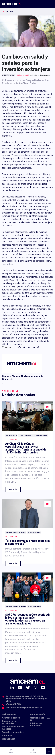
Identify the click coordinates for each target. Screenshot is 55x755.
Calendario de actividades (9, 722)
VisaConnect (8, 739)
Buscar (33, 751)
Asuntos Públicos (11, 718)
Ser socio (7, 736)
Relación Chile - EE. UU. (40, 719)
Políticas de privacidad (36, 725)
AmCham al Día (37, 715)
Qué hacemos (9, 715)
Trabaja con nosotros (13, 732)
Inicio (11, 751)
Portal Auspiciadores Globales (13, 728)
